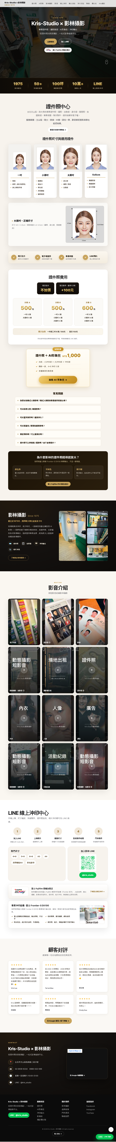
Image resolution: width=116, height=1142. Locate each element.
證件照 (34, 3)
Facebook (90, 1106)
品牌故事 (65, 1109)
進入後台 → (58, 1134)
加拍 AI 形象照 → (58, 380)
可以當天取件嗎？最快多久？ (32, 417)
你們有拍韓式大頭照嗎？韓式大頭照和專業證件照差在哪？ (43, 400)
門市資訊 (65, 1113)
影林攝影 (49, 3)
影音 (56, 3)
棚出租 (94, 3)
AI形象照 (40, 1109)
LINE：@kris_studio (19, 1115)
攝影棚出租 (41, 1120)
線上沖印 (63, 3)
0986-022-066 (35, 1069)
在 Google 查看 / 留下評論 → (58, 1021)
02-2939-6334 (21, 1069)
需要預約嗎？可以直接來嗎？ (32, 434)
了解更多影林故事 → (18, 558)
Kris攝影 (102, 3)
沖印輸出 (40, 1113)
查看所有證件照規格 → (58, 130)
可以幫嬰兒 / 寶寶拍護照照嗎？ (32, 426)
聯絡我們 (65, 1116)
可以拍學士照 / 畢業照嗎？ (30, 409)
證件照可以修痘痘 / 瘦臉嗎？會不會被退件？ (38, 443)
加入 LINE (65, 42)
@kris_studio (87, 875)
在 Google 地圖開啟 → (77, 1075)
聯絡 (88, 3)
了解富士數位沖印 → (97, 891)
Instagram (90, 1109)
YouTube (90, 1113)
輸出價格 (72, 3)
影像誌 (39, 1116)
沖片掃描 (81, 3)
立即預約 (50, 42)
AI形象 (41, 3)
